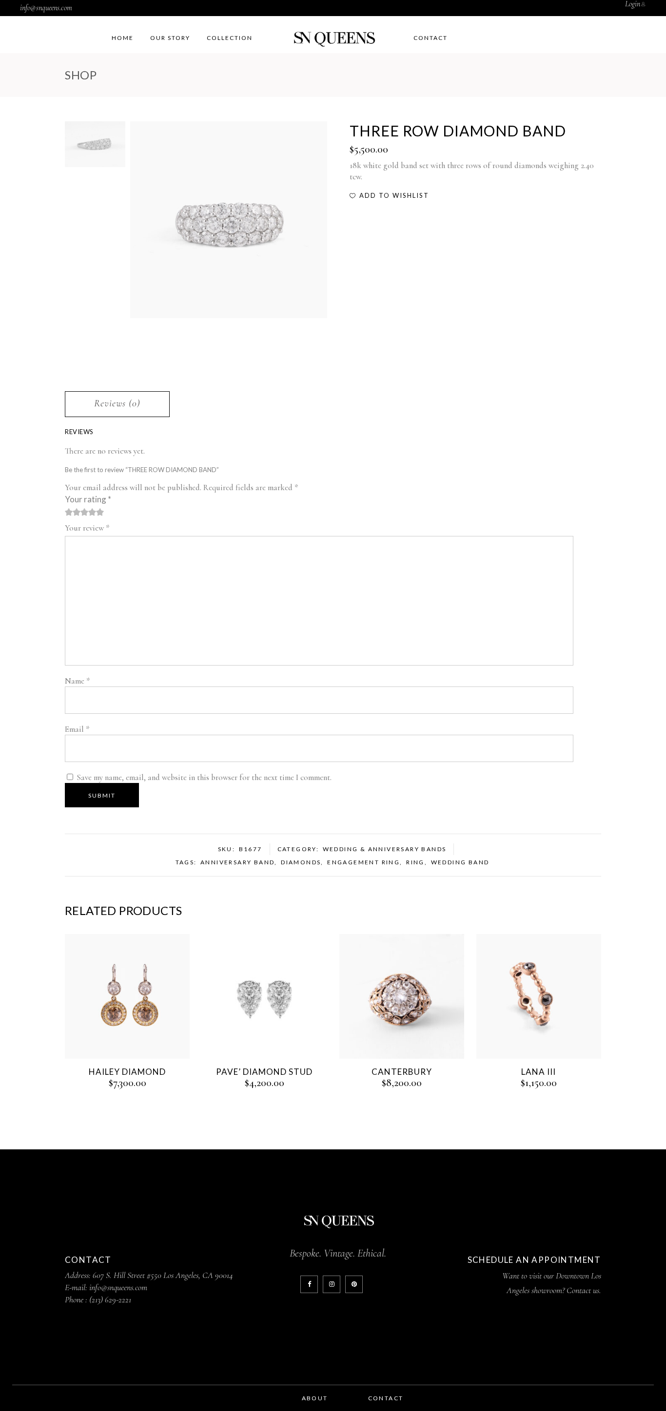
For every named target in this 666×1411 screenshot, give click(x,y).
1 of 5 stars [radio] (69, 512)
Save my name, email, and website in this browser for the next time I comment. (204, 777)
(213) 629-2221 (110, 1299)
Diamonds (301, 862)
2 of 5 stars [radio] (72, 512)
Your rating (88, 499)
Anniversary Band (237, 862)
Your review (87, 528)
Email (77, 729)
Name (77, 681)
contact (386, 1398)
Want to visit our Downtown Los (551, 1275)
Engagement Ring (363, 862)
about (315, 1398)
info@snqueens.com (46, 8)
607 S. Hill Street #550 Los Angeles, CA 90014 (163, 1275)
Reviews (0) (117, 403)
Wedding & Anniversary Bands (385, 849)
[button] (389, 195)
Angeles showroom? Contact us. (554, 1290)
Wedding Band (460, 862)
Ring (415, 862)
